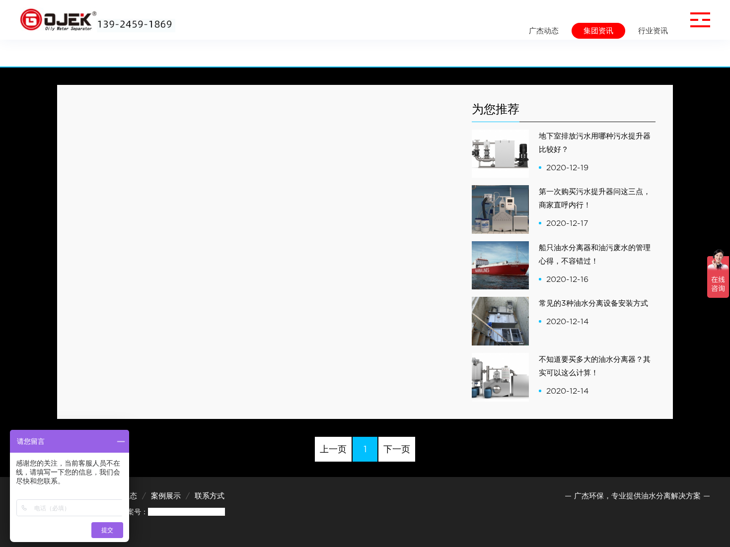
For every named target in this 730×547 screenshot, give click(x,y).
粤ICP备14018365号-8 (186, 512)
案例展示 (166, 495)
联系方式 (209, 495)
